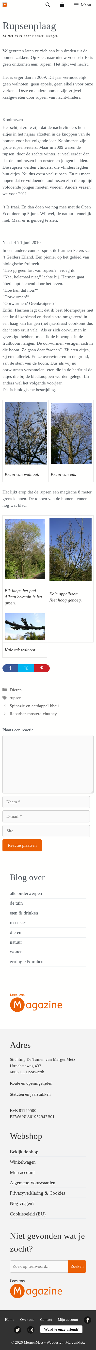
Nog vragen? (22, 1203)
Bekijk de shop (24, 1151)
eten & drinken (24, 912)
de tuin (16, 903)
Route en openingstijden (31, 1083)
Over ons (27, 1320)
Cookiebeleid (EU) (28, 1213)
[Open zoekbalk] (48, 5)
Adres (20, 1045)
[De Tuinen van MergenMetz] (4, 5)
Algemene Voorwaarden (32, 1182)
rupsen (15, 697)
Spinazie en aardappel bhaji (34, 705)
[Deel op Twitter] (26, 668)
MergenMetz (75, 1342)
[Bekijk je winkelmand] (62, 5)
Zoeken (77, 1266)
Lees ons (17, 994)
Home (9, 1320)
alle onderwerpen (26, 893)
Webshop (26, 1136)
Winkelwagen (23, 1162)
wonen (16, 951)
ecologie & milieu (27, 961)
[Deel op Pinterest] (42, 668)
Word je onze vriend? (61, 1329)
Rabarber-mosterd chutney (33, 713)
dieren (15, 932)
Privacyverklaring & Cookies (37, 1193)
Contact (46, 1320)
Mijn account (22, 1172)
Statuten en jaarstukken (30, 1094)
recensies (18, 922)
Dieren (16, 689)
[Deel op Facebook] (10, 668)
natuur (16, 942)
